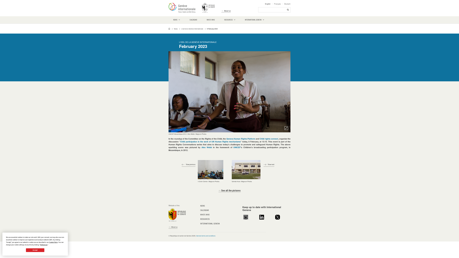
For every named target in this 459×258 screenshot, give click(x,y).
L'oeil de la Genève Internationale (192, 29)
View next (271, 164)
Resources (205, 219)
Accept (35, 250)
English (267, 4)
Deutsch (287, 4)
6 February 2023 (212, 29)
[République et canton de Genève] (177, 214)
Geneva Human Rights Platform (240, 138)
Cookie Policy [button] (53, 242)
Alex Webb (207, 147)
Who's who (205, 215)
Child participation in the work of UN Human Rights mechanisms (210, 141)
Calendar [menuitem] (193, 20)
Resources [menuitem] (228, 20)
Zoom (286, 128)
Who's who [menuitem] (211, 20)
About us (227, 11)
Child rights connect (269, 138)
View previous (190, 164)
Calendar (204, 210)
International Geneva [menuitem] (253, 20)
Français (277, 4)
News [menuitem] (175, 20)
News (176, 29)
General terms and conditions (205, 236)
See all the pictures (231, 190)
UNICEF (237, 147)
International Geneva (210, 224)
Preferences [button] (43, 245)
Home (169, 29)
